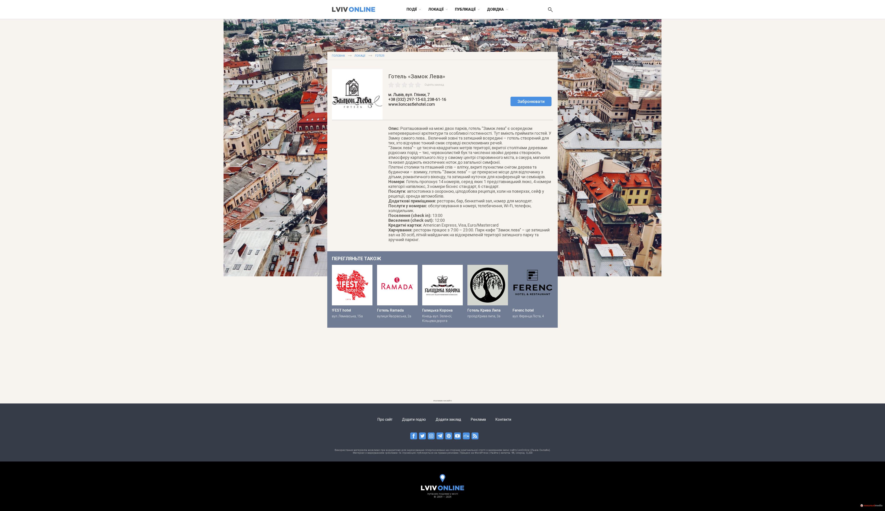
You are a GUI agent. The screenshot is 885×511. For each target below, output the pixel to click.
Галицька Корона (437, 310)
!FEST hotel (341, 310)
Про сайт (384, 419)
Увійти (494, 452)
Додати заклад (448, 419)
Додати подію (414, 419)
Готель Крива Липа (484, 310)
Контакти (503, 419)
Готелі (379, 55)
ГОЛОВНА (338, 55)
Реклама (478, 419)
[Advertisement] (442, 365)
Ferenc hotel (523, 310)
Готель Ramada (390, 310)
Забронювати (531, 101)
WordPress (481, 452)
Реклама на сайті (442, 401)
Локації (359, 55)
